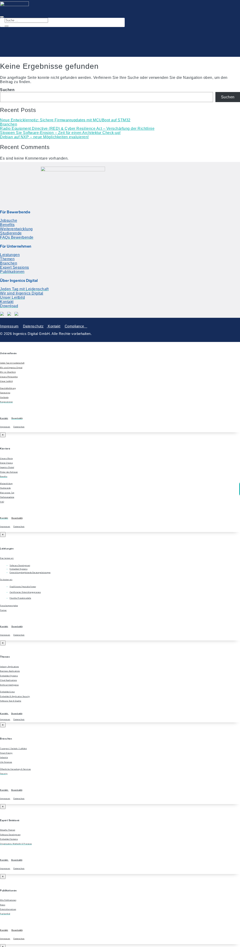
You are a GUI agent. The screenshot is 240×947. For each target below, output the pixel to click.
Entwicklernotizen (8, 909)
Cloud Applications (8, 680)
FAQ (2, 502)
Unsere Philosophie (9, 377)
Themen (7, 259)
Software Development (10, 835)
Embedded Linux (7, 692)
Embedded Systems (9, 676)
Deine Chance (6, 463)
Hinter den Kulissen (9, 472)
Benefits (7, 225)
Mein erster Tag (7, 493)
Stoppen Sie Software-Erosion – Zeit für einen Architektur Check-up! (60, 133)
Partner (3, 610)
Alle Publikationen (8, 900)
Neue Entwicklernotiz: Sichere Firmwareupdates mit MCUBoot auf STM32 (65, 120)
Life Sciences (6, 762)
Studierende (11, 233)
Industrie (4, 757)
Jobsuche (8, 220)
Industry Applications (9, 667)
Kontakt (7, 302)
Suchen (7, 90)
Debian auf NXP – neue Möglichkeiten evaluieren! (44, 137)
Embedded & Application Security (15, 696)
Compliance (76, 326)
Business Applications (10, 671)
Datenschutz (33, 326)
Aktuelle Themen (7, 830)
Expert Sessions (14, 267)
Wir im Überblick (8, 372)
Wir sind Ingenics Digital (21, 293)
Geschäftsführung (8, 388)
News (2, 905)
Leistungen (10, 255)
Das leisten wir (7, 558)
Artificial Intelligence (9, 685)
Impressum (9, 326)
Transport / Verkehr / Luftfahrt (13, 749)
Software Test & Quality (10, 701)
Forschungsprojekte (9, 606)
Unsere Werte (6, 458)
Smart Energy (6, 753)
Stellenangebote (7, 497)
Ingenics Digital (7, 467)
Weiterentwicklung (16, 229)
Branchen (8, 124)
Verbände (4, 397)
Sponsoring (5, 393)
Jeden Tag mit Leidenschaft (12, 363)
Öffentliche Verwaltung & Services (15, 769)
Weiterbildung (6, 484)
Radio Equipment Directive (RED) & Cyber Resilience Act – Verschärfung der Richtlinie (77, 128)
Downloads (17, 518)
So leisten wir (6, 580)
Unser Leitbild (6, 381)
